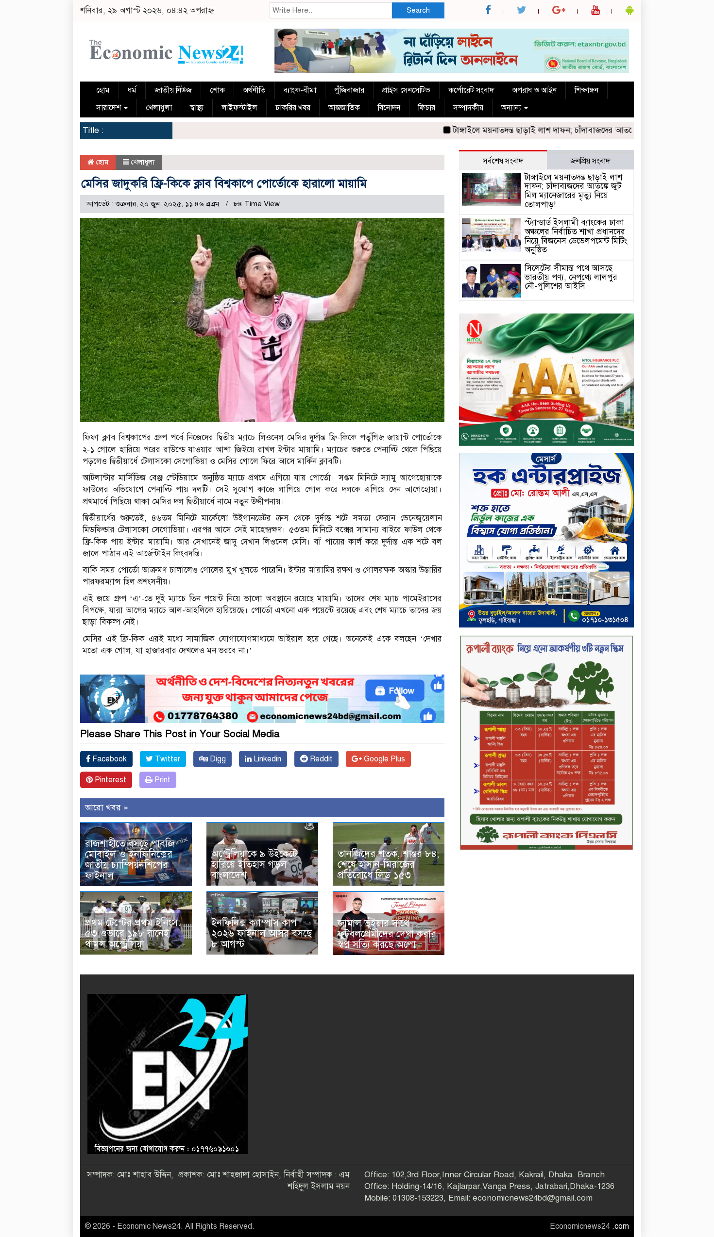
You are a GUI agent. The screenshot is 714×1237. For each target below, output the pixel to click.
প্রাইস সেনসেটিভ (406, 90)
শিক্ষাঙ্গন (586, 90)
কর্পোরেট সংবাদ (471, 90)
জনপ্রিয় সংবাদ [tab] (590, 161)
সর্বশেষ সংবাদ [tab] (503, 161)
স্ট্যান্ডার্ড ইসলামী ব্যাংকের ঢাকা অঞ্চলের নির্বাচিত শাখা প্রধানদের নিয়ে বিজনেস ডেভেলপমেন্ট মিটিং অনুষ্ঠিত (576, 236)
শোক (217, 90)
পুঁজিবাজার (349, 90)
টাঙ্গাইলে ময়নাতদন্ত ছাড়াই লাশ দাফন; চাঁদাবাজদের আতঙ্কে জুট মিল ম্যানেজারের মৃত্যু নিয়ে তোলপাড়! (573, 191)
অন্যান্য (512, 108)
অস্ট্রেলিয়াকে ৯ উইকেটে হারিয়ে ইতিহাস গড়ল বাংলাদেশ (254, 864)
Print (161, 780)
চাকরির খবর (292, 108)
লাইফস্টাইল (239, 108)
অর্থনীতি (254, 90)
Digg (217, 759)
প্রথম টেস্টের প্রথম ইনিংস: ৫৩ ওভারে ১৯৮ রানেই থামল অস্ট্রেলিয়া (132, 933)
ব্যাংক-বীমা (300, 90)
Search (418, 10)
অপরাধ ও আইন (534, 90)
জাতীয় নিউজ (173, 90)
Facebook (108, 759)
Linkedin (266, 759)
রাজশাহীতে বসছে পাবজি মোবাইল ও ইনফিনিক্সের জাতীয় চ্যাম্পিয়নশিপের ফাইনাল (129, 860)
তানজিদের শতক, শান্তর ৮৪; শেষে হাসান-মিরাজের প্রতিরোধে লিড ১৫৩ (388, 864)
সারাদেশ (109, 108)
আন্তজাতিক (344, 108)
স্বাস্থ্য (197, 108)
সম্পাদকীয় (468, 108)
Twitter (166, 759)
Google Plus (383, 759)
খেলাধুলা (159, 108)
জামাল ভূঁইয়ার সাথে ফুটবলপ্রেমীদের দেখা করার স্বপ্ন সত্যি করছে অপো (387, 934)
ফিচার (426, 108)
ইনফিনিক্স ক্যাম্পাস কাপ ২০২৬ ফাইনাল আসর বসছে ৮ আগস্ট (261, 933)
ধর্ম (132, 90)
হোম (103, 90)
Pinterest (109, 780)
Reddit (320, 759)
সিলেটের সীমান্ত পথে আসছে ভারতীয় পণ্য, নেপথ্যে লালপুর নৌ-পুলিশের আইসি (571, 277)
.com (620, 1226)
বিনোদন (389, 108)
